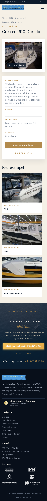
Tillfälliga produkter (11, 434)
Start (4, 18)
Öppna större (16, 65)
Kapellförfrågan (23, 145)
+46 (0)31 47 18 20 (11, 2)
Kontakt (5, 437)
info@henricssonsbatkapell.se (32, 2)
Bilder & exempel (17, 18)
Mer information (23, 153)
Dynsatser (6, 430)
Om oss (5, 417)
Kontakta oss (23, 354)
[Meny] (42, 7)
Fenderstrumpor (9, 427)
